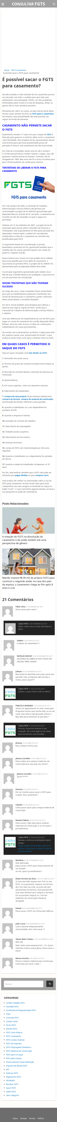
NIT (7, 1069)
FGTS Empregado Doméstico (18, 1047)
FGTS (49, 134)
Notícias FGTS (12, 1073)
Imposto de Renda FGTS (16, 1065)
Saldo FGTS (11, 1091)
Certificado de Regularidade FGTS (21, 1010)
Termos (32, 1118)
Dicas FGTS (11, 1025)
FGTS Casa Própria (14, 1032)
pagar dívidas (21, 475)
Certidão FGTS (12, 1006)
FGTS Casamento (18, 70)
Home (6, 70)
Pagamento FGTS (13, 1077)
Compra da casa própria (15, 396)
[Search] (49, 984)
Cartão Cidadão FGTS (15, 1003)
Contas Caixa (11, 1021)
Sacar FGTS (11, 1088)
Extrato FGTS (11, 1028)
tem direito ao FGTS (38, 353)
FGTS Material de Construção (19, 1051)
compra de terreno (11, 399)
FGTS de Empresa (14, 1043)
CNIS (8, 1014)
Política (41, 1118)
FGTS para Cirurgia (14, 1054)
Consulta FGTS (12, 1017)
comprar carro (42, 475)
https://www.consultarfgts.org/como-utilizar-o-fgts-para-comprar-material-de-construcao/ (35, 848)
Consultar (28, 3)
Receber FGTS (12, 1084)
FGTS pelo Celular (14, 1058)
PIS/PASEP (10, 1080)
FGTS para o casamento (43, 113)
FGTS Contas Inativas (15, 1040)
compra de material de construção (37, 399)
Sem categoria (12, 1095)
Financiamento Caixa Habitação (20, 1062)
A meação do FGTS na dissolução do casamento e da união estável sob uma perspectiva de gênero (24, 540)
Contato (23, 1118)
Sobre (15, 1118)
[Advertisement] (28, 39)
